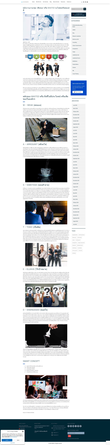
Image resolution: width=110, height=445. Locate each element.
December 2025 (76, 114)
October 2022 (75, 215)
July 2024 (75, 161)
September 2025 (76, 124)
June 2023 (75, 189)
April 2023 (75, 196)
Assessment (79, 237)
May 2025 (75, 136)
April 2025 (75, 139)
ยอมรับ (7, 440)
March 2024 (75, 168)
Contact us (69, 1)
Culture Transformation (77, 45)
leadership (74, 245)
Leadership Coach (80, 245)
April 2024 (75, 164)
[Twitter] (81, 426)
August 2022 (75, 221)
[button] (22, 431)
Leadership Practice (76, 58)
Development (78, 240)
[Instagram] (76, 426)
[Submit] (69, 436)
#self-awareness (81, 234)
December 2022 (76, 208)
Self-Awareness (74, 250)
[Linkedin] (85, 2)
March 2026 (75, 108)
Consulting (75, 42)
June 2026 (75, 105)
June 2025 (75, 133)
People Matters (75, 64)
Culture (73, 240)
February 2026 (75, 111)
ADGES (74, 29)
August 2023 (75, 186)
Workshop (74, 253)
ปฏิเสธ (18, 440)
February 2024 (75, 171)
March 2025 (75, 142)
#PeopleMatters (75, 234)
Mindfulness (75, 61)
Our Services (45, 1)
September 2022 (76, 218)
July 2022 (75, 224)
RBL (73, 70)
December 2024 (76, 152)
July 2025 (75, 130)
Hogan (74, 51)
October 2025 (75, 120)
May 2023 (75, 193)
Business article (76, 39)
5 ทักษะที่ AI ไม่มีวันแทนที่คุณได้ (40, 431)
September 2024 (76, 158)
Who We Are (38, 1)
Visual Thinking (75, 73)
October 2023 (75, 183)
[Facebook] (83, 2)
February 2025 (75, 146)
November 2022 (76, 211)
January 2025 (75, 149)
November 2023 (76, 180)
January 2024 (75, 174)
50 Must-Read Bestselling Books (77, 26)
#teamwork (74, 237)
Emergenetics (75, 48)
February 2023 (75, 202)
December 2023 (76, 177)
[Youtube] (87, 2)
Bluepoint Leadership (77, 36)
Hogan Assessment (81, 242)
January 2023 (75, 205)
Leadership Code (76, 54)
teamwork (80, 250)
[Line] (71, 426)
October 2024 (75, 155)
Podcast (74, 67)
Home (33, 1)
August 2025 (75, 127)
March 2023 (75, 199)
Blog (51, 1)
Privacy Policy (12, 442)
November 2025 (76, 117)
